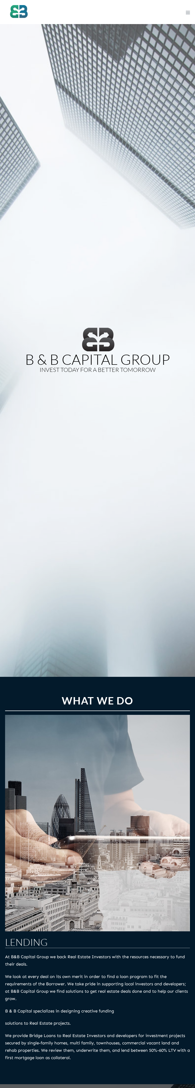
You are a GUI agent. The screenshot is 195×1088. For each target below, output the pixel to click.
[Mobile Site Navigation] (188, 12)
